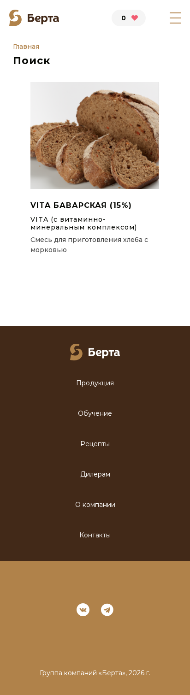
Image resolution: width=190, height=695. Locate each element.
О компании (95, 505)
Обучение (95, 414)
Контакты (95, 535)
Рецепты (95, 444)
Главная (26, 47)
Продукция (95, 383)
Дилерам (95, 474)
